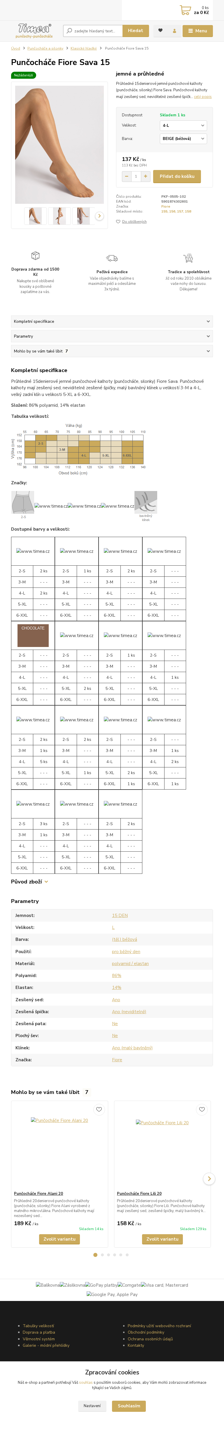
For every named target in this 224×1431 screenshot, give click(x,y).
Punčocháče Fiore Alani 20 (38, 1193)
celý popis (203, 96)
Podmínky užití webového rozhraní (159, 1326)
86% (116, 975)
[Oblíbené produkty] (160, 30)
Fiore (165, 206)
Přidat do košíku (177, 176)
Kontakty (136, 1345)
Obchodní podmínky (146, 1332)
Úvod (15, 48)
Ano (116, 1000)
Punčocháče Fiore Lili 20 (139, 1193)
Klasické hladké (84, 48)
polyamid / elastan (130, 964)
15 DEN (120, 915)
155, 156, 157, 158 (176, 211)
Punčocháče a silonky (45, 48)
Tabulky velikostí (38, 1326)
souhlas (86, 1382)
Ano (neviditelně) (129, 1012)
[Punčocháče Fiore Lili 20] (162, 1146)
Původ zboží (26, 881)
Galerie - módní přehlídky (46, 1345)
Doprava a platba (39, 1332)
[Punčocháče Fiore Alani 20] (59, 1146)
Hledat (135, 31)
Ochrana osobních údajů (150, 1339)
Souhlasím (129, 1406)
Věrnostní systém (39, 1339)
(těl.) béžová (124, 939)
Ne (115, 1024)
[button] (95, 1255)
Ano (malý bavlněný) (132, 1048)
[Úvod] (35, 30)
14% (116, 987)
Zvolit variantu (59, 1239)
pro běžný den (126, 952)
